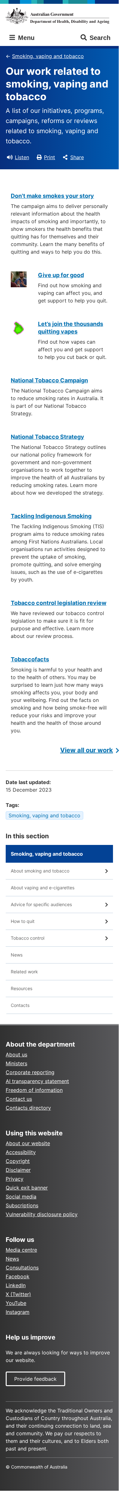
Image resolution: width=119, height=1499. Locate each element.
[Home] (59, 16)
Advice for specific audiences (41, 904)
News (16, 954)
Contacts (20, 1005)
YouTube (16, 1303)
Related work (24, 971)
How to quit (22, 921)
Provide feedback (35, 1379)
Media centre (21, 1250)
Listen (22, 157)
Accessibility (21, 1152)
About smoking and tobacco (40, 870)
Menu (25, 37)
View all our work (86, 750)
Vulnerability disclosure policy (42, 1214)
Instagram (17, 1312)
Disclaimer (18, 1170)
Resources (21, 988)
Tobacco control (27, 938)
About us (16, 1054)
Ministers (16, 1063)
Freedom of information (34, 1090)
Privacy (14, 1179)
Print (49, 157)
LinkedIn (16, 1285)
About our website (28, 1143)
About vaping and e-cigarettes (42, 887)
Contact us (19, 1099)
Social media (21, 1196)
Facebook (17, 1276)
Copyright (18, 1161)
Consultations (22, 1267)
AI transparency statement (37, 1081)
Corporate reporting (30, 1072)
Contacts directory (28, 1108)
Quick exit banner (27, 1187)
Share (77, 157)
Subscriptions (22, 1205)
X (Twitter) (18, 1294)
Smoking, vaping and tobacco (48, 56)
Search (100, 37)
